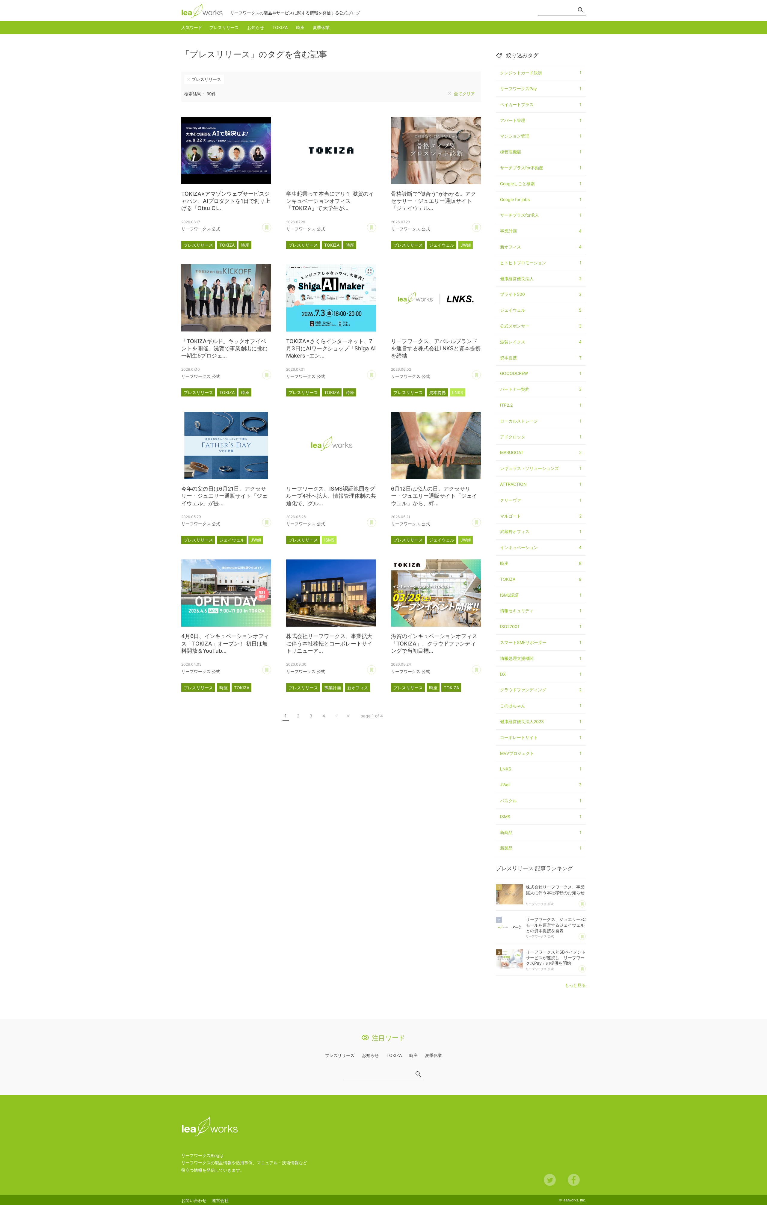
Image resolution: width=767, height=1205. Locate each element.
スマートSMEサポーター (541, 642)
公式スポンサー (541, 325)
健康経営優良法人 (541, 278)
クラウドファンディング (541, 689)
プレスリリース (224, 27)
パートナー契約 (541, 389)
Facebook (574, 1180)
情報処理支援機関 (541, 658)
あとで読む (585, 902)
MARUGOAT (541, 452)
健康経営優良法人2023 (541, 721)
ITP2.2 (541, 405)
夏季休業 (321, 27)
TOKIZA (280, 27)
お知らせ (255, 27)
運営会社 (220, 1200)
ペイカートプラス (541, 104)
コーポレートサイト (541, 737)
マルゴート (541, 515)
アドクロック (541, 436)
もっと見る (575, 985)
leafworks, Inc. (574, 1200)
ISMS (329, 539)
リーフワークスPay (541, 88)
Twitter (550, 1180)
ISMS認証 (541, 595)
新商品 (541, 832)
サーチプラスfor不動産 (541, 167)
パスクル (541, 800)
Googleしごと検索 (541, 183)
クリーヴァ (541, 500)
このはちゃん (541, 705)
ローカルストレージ (541, 420)
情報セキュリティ (541, 610)
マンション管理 (541, 135)
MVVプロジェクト (541, 753)
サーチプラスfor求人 (541, 215)
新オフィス (357, 687)
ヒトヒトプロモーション (541, 262)
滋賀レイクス (541, 341)
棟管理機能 (541, 151)
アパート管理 (541, 120)
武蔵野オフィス (541, 531)
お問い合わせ (193, 1200)
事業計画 (332, 687)
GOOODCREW (541, 373)
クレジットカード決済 (541, 72)
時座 (300, 27)
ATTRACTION (541, 484)
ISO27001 (541, 626)
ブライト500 (541, 294)
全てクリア (464, 93)
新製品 (541, 847)
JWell (465, 245)
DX (541, 674)
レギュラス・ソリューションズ (541, 468)
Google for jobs (541, 199)
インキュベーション (541, 547)
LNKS (457, 392)
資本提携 (437, 392)
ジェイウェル (441, 245)
